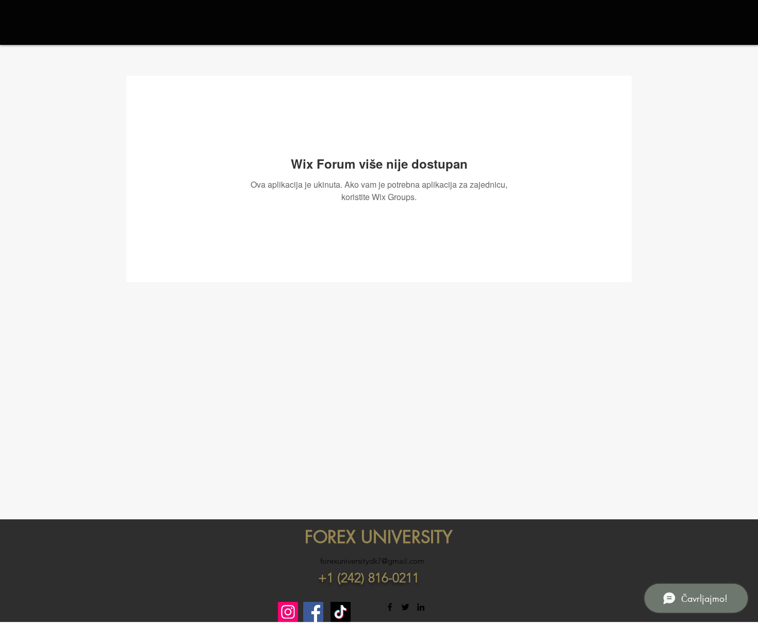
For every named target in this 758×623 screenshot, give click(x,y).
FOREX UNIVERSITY (379, 537)
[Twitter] (405, 607)
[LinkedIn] (421, 607)
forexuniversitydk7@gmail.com (372, 561)
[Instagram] (288, 612)
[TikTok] (341, 612)
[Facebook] (313, 612)
